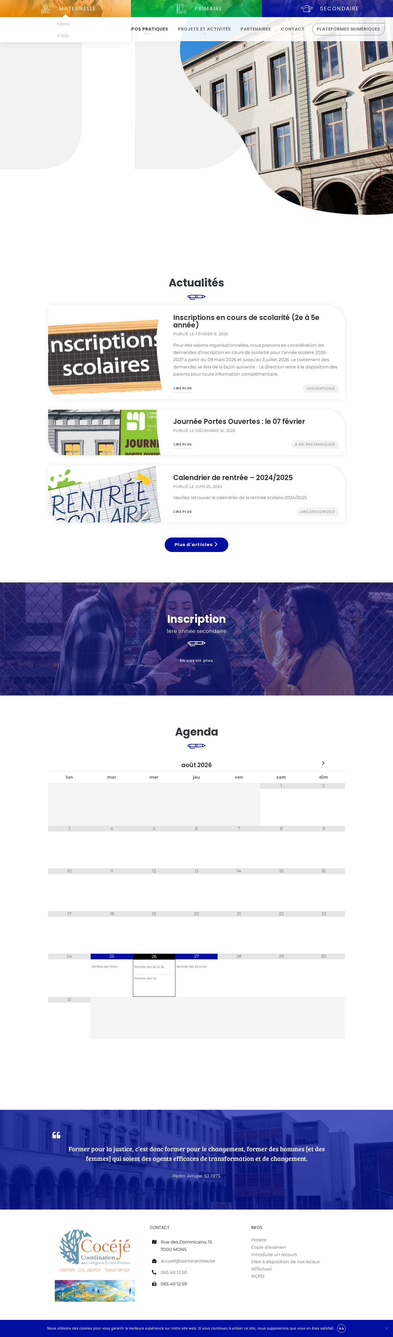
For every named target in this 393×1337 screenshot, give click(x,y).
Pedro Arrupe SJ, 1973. (196, 1175)
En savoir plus (196, 660)
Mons (63, 23)
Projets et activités (204, 29)
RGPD (257, 1276)
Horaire (259, 1239)
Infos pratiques (147, 29)
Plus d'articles (194, 545)
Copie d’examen (268, 1247)
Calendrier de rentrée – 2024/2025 (233, 477)
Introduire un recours (274, 1254)
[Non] (386, 1328)
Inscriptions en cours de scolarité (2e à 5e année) (246, 321)
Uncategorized (317, 512)
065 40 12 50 (174, 1272)
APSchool (261, 1269)
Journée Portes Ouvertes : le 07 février (239, 421)
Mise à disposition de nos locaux (285, 1261)
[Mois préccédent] (69, 763)
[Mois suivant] (323, 763)
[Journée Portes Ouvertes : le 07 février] (107, 432)
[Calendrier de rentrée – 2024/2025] (107, 494)
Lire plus (183, 389)
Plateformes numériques (348, 29)
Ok (341, 1328)
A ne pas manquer (315, 444)
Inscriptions (320, 389)
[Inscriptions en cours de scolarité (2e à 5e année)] (107, 352)
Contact (293, 29)
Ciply (63, 35)
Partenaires (256, 29)
